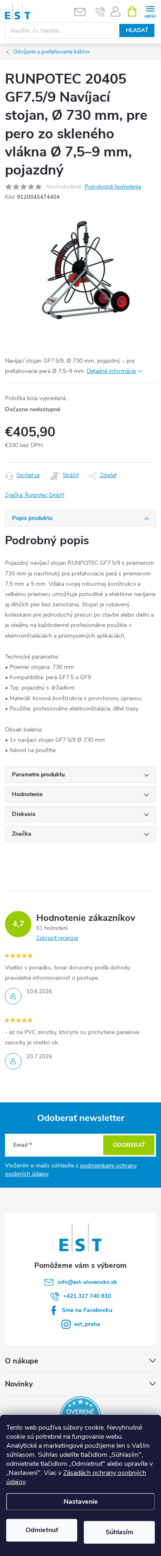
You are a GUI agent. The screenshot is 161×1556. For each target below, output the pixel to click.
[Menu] (150, 11)
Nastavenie (81, 1501)
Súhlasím (119, 1532)
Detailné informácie (111, 371)
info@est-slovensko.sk (87, 1282)
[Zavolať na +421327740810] (100, 11)
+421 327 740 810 (87, 1296)
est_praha (87, 1324)
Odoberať (129, 1145)
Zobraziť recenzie (57, 938)
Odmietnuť (42, 1530)
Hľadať (137, 30)
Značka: (34, 495)
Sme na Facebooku (87, 1310)
